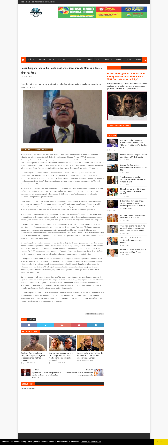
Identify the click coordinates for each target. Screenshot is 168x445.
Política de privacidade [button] (91, 442)
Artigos (98, 59)
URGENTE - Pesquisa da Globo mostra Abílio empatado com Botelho (132, 240)
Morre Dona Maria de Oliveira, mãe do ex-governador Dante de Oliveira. (133, 191)
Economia (88, 59)
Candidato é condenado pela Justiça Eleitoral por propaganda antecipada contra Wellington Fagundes (33, 356)
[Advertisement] (84, 38)
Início (22, 2)
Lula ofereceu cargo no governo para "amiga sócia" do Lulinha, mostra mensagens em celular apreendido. (61, 356)
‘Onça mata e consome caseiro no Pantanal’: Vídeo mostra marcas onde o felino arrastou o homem (132, 228)
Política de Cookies (50, 2)
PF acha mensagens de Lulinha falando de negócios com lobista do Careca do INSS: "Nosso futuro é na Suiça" (126, 76)
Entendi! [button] (161, 442)
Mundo (118, 59)
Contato (28, 2)
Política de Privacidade (38, 2)
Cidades (42, 59)
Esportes (61, 59)
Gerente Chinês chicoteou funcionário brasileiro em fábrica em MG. (133, 167)
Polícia (51, 59)
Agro (79, 59)
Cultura (128, 59)
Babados (108, 59)
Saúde (71, 59)
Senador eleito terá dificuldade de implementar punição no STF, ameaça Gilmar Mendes (90, 355)
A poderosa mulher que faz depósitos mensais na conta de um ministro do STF (133, 179)
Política (31, 59)
